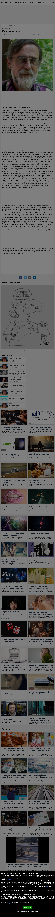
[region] (27, 894)
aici (47, 886)
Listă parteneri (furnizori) (7, 903)
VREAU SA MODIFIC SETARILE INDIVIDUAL (27, 911)
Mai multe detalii (10, 879)
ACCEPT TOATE (28, 907)
